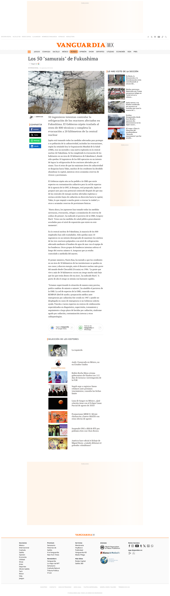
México (65, 52)
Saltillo (56, 52)
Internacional (33, 68)
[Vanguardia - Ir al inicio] (85, 45)
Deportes (100, 52)
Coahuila (46, 52)
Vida (129, 52)
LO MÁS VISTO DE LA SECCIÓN (123, 71)
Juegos (37, 52)
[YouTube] (159, 37)
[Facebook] (148, 37)
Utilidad (110, 52)
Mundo (74, 52)
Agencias (39, 117)
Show (91, 52)
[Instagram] (155, 37)
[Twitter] (152, 37)
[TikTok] (162, 37)
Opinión (82, 52)
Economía (120, 52)
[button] (29, 52)
